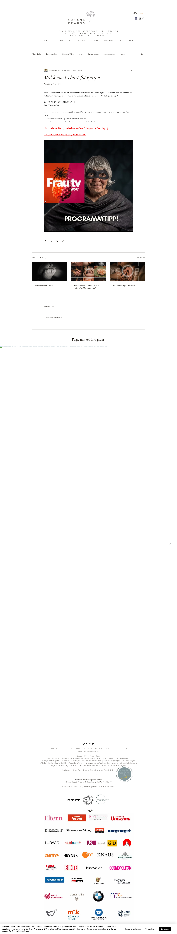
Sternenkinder (93, 54)
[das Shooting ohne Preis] (127, 271)
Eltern (81, 54)
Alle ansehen (141, 257)
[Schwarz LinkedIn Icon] (93, 743)
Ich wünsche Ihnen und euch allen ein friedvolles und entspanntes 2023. (86, 287)
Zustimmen (165, 929)
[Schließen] (174, 928)
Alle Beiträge (36, 54)
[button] (58, 40)
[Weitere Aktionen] (131, 70)
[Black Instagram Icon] (140, 18)
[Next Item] (170, 543)
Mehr (123, 54)
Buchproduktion (110, 54)
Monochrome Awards (44, 285)
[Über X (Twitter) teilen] (51, 241)
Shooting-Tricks (68, 54)
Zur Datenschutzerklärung (19, 931)
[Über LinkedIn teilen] (57, 241)
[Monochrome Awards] (49, 271)
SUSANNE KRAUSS (78, 21)
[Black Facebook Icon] (86, 743)
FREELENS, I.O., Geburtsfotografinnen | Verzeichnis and (90, 786)
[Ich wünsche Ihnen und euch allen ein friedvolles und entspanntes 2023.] (88, 271)
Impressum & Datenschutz (88, 775)
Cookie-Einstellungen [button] (133, 929)
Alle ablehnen (150, 929)
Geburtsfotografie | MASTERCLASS (99, 782)
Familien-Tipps (51, 54)
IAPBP (112, 786)
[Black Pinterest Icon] (143, 18)
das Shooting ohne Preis (124, 285)
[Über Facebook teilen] (45, 241)
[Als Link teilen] (63, 241)
